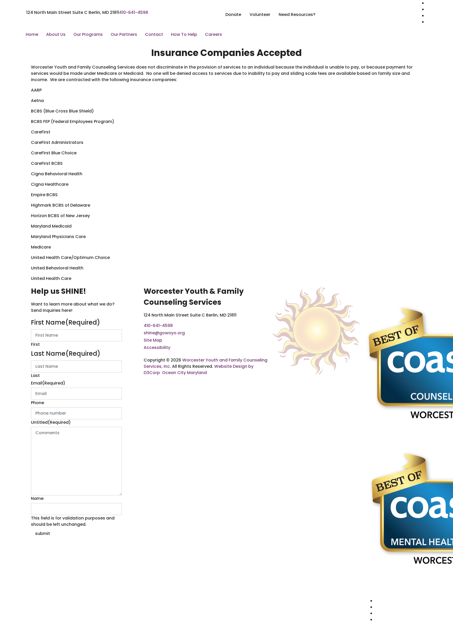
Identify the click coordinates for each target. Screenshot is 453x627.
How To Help (184, 34)
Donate (233, 15)
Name (37, 498)
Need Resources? (297, 15)
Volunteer (260, 15)
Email (48, 383)
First (35, 344)
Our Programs (88, 34)
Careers (213, 34)
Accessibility (157, 347)
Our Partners (124, 34)
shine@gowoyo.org (164, 333)
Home (32, 34)
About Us (56, 34)
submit (42, 533)
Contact (154, 34)
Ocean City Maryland (184, 373)
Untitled (51, 422)
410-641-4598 (133, 12)
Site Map (153, 340)
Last (35, 375)
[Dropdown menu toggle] (46, 43)
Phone (37, 403)
